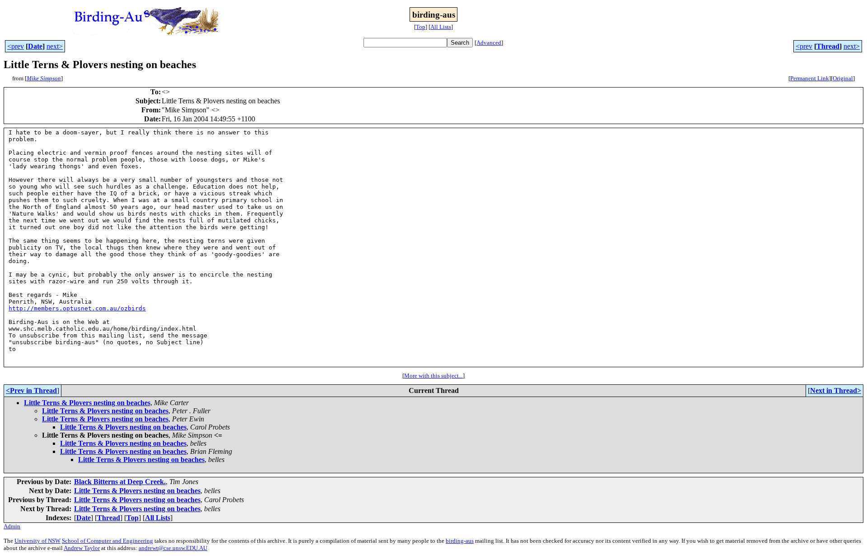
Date (35, 46)
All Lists (440, 26)
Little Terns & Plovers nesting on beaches (87, 403)
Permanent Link (809, 78)
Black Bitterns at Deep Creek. (120, 481)
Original (843, 78)
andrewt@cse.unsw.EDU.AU (173, 548)
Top (420, 26)
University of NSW (37, 540)
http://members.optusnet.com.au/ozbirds (77, 308)
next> (55, 46)
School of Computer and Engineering (107, 540)
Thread (827, 46)
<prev (15, 46)
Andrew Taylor (82, 548)
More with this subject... (433, 375)
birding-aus (460, 540)
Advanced (488, 42)
